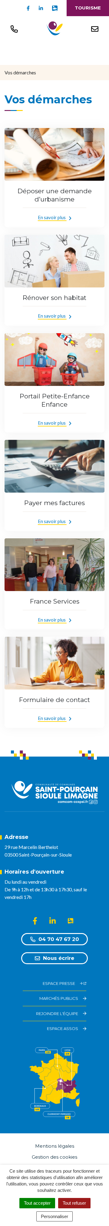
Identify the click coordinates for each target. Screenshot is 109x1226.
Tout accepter (37, 1203)
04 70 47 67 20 (58, 939)
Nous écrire (58, 958)
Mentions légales (54, 1146)
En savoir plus (52, 217)
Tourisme (88, 8)
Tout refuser (74, 1203)
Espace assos (62, 1028)
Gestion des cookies (54, 1157)
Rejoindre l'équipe (57, 1013)
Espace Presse (59, 983)
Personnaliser (54, 1216)
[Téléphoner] (14, 28)
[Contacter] (95, 28)
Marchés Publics (58, 998)
